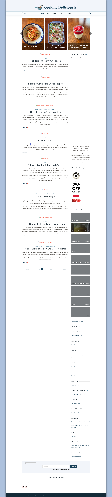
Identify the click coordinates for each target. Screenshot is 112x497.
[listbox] (56, 34)
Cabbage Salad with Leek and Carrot (45, 165)
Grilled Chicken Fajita (45, 196)
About (54, 13)
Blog (48, 13)
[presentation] (21, 33)
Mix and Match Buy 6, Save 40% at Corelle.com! (79, 355)
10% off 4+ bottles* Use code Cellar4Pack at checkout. (80, 425)
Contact (61, 13)
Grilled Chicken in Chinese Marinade (45, 112)
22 (51, 269)
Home (42, 13)
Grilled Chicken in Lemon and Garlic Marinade (45, 249)
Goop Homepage (80, 321)
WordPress (78, 495)
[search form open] (90, 13)
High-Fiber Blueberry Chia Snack (45, 61)
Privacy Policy (84, 495)
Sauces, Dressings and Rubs (49, 109)
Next (64, 269)
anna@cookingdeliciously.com (33, 482)
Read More (24, 70)
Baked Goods (45, 81)
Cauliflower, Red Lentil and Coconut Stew (45, 224)
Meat (41, 109)
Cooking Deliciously (36, 495)
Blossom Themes (67, 495)
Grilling (36, 109)
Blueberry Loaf (45, 140)
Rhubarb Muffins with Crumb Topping (45, 84)
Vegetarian (45, 58)
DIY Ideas (68, 13)
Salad (45, 162)
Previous (27, 269)
